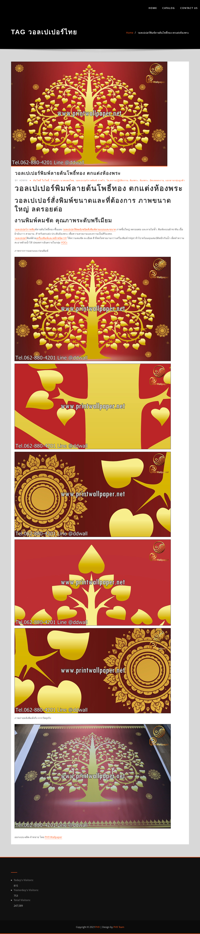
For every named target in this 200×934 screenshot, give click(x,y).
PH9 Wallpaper (53, 837)
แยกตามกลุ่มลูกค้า (175, 180)
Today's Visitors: (24, 880)
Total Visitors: (22, 900)
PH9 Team (118, 927)
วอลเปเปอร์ (21, 238)
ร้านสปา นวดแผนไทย (62, 180)
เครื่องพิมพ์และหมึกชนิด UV (51, 238)
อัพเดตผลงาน (157, 180)
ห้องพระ (134, 180)
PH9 (97, 927)
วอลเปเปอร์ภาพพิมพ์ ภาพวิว (90, 180)
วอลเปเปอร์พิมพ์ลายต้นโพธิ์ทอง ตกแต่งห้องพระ (163, 32)
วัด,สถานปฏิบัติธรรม (117, 180)
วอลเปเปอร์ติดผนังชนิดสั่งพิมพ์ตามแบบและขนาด (89, 229)
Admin (21, 180)
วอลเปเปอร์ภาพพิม (25, 229)
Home (153, 8)
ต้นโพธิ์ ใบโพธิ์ (41, 180)
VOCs (64, 242)
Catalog (168, 8)
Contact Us (189, 8)
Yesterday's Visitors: (26, 890)
